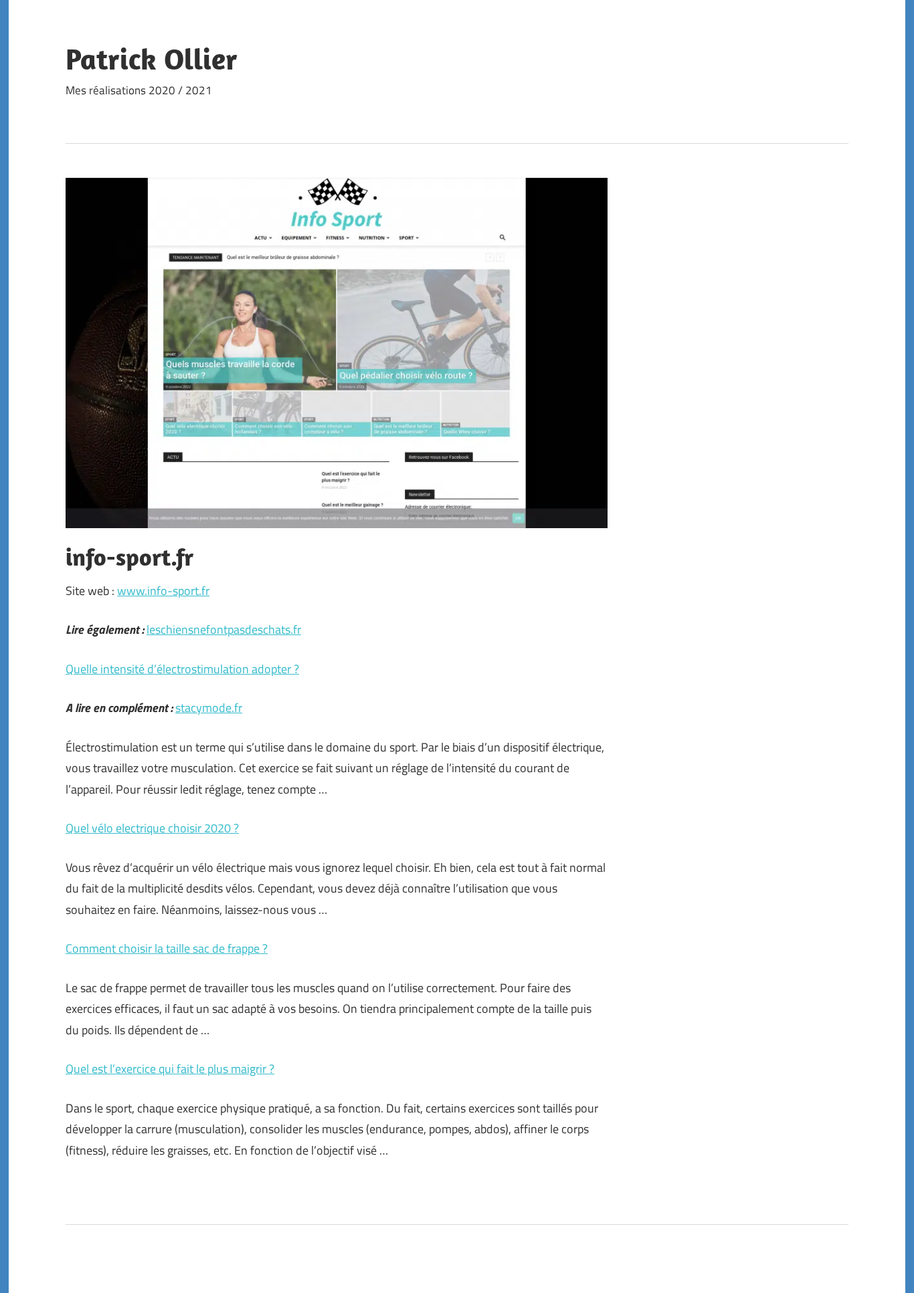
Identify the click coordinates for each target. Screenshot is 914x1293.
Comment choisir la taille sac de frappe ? (167, 948)
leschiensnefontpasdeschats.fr (224, 629)
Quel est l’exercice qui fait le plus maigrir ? (170, 1069)
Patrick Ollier (152, 59)
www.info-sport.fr (163, 591)
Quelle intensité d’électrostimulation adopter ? (182, 669)
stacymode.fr (208, 708)
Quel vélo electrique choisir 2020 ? (152, 828)
